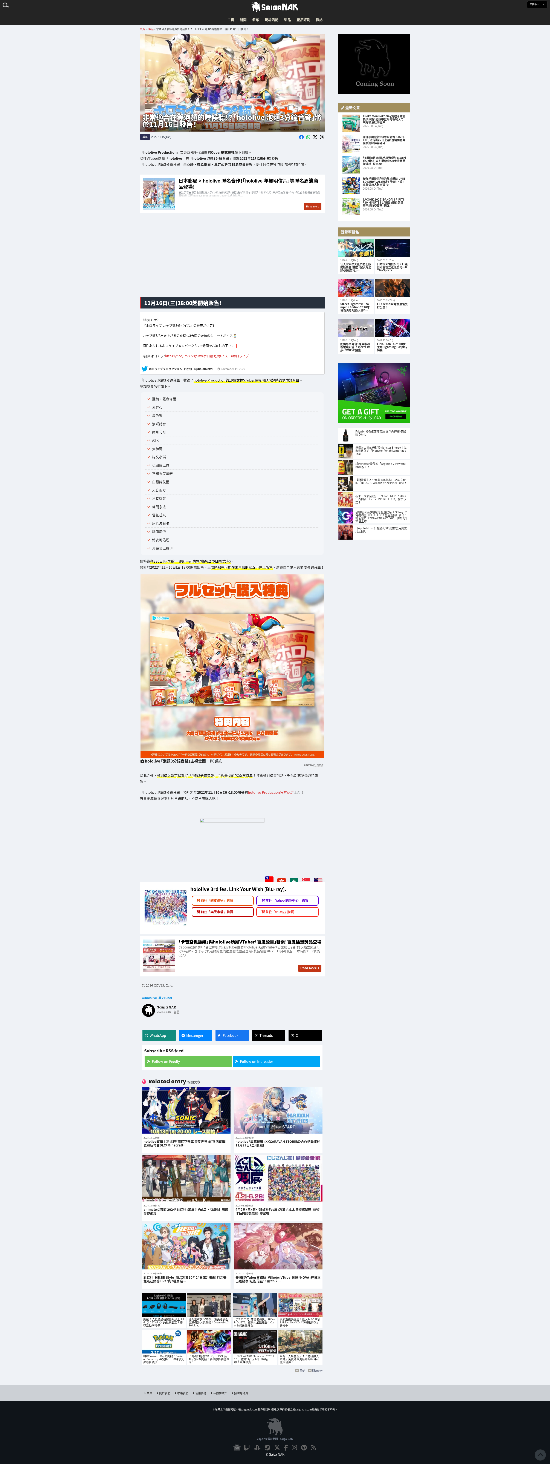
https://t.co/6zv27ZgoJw (183, 356)
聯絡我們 (182, 1393)
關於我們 (164, 1393)
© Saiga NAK (275, 1454)
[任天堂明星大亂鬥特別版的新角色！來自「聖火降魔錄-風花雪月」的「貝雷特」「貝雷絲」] (356, 248)
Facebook (230, 1035)
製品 (287, 19)
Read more (308, 968)
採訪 (319, 19)
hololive (151, 997)
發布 (255, 19)
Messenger (194, 1035)
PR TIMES (318, 765)
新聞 (243, 19)
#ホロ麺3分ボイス (215, 356)
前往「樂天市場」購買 (217, 912)
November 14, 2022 (232, 369)
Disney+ (317, 1370)
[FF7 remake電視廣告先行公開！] (392, 288)
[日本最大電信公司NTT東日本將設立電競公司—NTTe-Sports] (392, 248)
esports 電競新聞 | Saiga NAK (275, 1439)
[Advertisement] (232, 260)
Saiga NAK (275, 7)
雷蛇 (302, 1370)
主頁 (230, 19)
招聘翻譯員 (241, 1393)
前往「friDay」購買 (280, 912)
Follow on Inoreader (256, 1061)
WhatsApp (158, 1035)
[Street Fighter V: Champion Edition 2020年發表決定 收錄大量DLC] (356, 288)
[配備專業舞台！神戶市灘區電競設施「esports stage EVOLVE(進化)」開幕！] (356, 328)
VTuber (167, 997)
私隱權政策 (220, 1393)
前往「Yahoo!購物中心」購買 (287, 900)
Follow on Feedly (166, 1061)
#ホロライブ (240, 356)
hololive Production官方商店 (271, 792)
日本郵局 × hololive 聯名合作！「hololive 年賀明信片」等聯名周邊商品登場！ (232, 194)
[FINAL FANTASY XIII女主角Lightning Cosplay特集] (392, 328)
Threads (266, 1035)
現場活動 (271, 19)
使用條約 (200, 1393)
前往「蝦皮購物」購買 (217, 900)
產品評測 (303, 19)
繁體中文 (535, 4)
